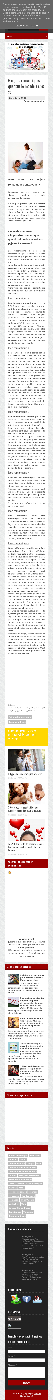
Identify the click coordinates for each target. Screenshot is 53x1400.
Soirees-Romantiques (19, 1208)
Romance (13, 1200)
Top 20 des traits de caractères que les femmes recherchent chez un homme (26, 847)
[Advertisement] (23, 115)
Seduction (14, 1204)
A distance (34, 1155)
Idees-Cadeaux (16, 1184)
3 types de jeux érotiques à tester (25, 774)
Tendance (28, 1212)
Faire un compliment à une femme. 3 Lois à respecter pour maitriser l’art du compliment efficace (32, 1023)
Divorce (12, 1176)
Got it (35, 26)
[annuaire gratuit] (14, 1328)
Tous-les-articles (17, 722)
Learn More (22, 26)
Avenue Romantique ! (30, 1394)
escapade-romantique (30, 1176)
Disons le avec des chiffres (22, 1167)
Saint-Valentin (27, 1200)
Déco (39, 1163)
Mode (22, 1188)
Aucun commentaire (34, 101)
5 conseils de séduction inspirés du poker (32, 999)
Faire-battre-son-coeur (20, 717)
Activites (13, 1159)
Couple (30, 1163)
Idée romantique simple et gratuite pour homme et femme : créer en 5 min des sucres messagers (26, 953)
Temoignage (15, 1212)
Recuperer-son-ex (18, 1192)
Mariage (13, 1188)
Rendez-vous (28, 1196)
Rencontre (14, 1196)
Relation (33, 1192)
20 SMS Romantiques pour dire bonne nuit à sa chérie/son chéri (31, 1046)
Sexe (23, 1204)
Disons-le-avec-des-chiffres (23, 1171)
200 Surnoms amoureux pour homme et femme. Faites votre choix (32, 977)
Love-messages (34, 1184)
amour (23, 1159)
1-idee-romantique (18, 1155)
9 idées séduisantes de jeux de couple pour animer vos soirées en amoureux (32, 1070)
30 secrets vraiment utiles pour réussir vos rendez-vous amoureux (24, 808)
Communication (17, 1163)
